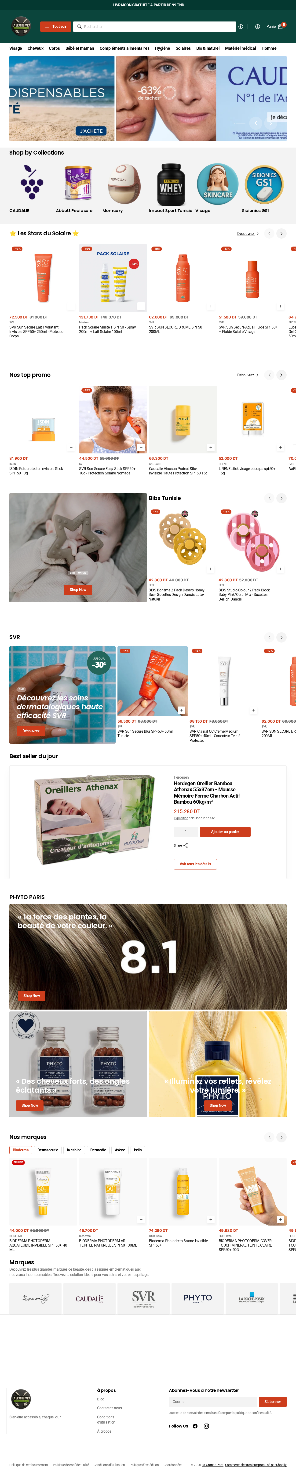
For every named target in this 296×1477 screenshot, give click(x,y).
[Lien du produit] (43, 292)
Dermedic (98, 1150)
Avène (120, 1150)
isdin (138, 1150)
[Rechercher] (77, 26)
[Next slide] (270, 123)
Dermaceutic (47, 1150)
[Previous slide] (255, 123)
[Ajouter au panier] (71, 306)
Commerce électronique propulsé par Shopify (256, 1465)
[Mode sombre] (240, 26)
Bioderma (21, 1150)
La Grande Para (213, 1465)
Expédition (181, 818)
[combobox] (159, 26)
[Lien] (148, 956)
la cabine (74, 1150)
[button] (239, 123)
